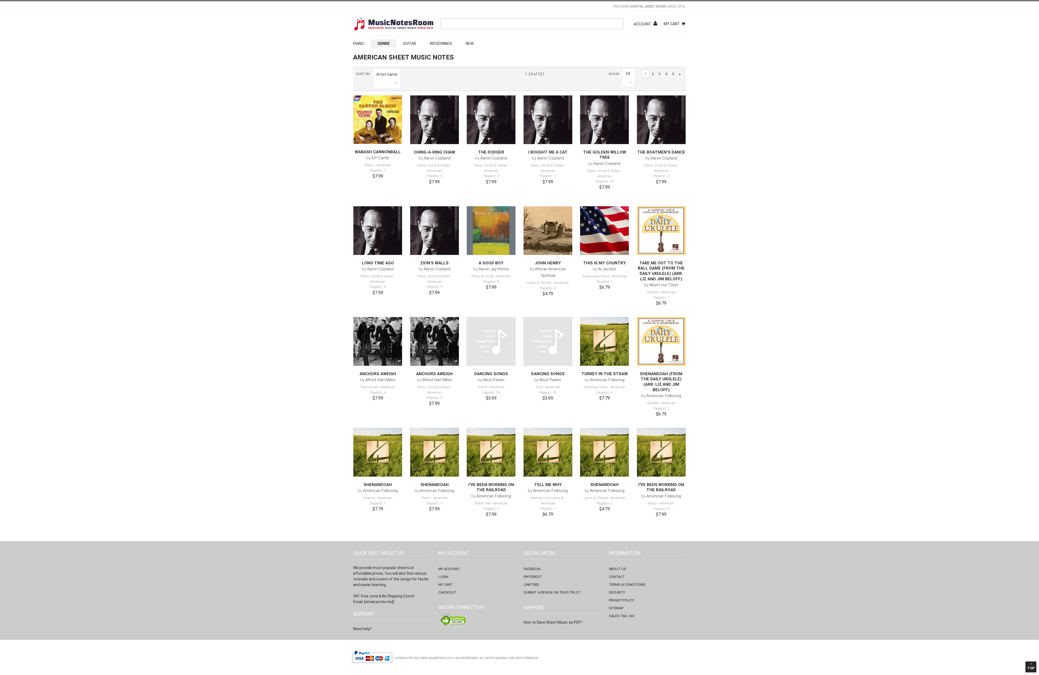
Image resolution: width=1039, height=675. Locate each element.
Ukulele (652, 292)
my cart (445, 585)
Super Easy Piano (595, 276)
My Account (449, 569)
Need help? (362, 629)
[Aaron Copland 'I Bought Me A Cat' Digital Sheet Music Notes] (548, 119)
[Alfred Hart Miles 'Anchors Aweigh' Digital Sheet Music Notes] (377, 341)
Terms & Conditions (627, 585)
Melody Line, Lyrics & (547, 498)
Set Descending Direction (405, 74)
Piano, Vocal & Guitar (433, 165)
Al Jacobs (607, 269)
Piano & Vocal (482, 276)
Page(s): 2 (604, 392)
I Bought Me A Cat (548, 152)
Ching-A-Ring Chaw (434, 152)
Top (1031, 668)
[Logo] (393, 24)
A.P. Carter (380, 157)
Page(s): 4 (661, 176)
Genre (383, 43)
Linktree (531, 585)
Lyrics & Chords (539, 283)
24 (628, 73)
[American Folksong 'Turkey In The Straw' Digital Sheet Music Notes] (604, 341)
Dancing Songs (491, 373)
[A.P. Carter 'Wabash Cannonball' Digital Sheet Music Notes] (377, 119)
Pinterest (533, 577)
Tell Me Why (548, 484)
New (470, 43)
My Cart (672, 24)
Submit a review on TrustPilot (552, 592)
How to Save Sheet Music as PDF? (553, 622)
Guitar (409, 43)
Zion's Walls (434, 263)
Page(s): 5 (434, 176)
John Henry (548, 263)
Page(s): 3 (378, 287)
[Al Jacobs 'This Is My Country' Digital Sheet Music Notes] (604, 230)
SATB (482, 387)
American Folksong (607, 379)
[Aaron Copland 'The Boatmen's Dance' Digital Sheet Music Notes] (661, 119)
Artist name (386, 74)
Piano (358, 43)
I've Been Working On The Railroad (491, 487)
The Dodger (491, 152)
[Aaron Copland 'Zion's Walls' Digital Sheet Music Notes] (434, 230)
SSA (539, 387)
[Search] (618, 23)
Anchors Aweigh (378, 373)
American (383, 165)
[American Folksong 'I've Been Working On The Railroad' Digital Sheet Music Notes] (491, 452)
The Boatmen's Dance (661, 152)
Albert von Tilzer (664, 284)
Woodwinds (441, 43)
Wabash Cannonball (378, 151)
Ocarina (369, 498)
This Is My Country (604, 263)
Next (679, 74)
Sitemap (616, 608)
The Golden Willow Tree (604, 155)
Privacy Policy (621, 600)
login (443, 577)
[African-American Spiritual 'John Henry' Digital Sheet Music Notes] (548, 230)
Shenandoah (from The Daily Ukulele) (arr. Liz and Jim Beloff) (661, 381)
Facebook (532, 569)
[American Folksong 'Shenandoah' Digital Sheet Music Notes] (377, 452)
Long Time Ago (378, 263)
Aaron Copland (437, 158)
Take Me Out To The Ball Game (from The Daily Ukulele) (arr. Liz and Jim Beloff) (661, 271)
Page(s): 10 (604, 181)
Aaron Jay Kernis (494, 269)
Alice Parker (494, 379)
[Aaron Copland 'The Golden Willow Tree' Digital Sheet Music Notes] (604, 119)
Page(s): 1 (378, 170)
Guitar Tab (482, 503)
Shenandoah (378, 484)
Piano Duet (369, 387)
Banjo (369, 165)
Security (617, 592)
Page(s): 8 (491, 282)
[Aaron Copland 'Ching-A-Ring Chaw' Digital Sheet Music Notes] (434, 119)
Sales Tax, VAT (622, 616)
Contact (617, 577)
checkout (447, 592)
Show (614, 74)
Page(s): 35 (491, 392)
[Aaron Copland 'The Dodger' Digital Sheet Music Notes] (491, 119)
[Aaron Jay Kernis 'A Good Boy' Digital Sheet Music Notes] (491, 230)
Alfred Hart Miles (380, 379)
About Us (617, 569)
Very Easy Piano (596, 387)
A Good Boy (491, 263)
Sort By (363, 74)
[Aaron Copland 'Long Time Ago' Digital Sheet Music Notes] (377, 230)
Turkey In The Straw (604, 373)
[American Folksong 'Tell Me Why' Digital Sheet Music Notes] (548, 452)
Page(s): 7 (548, 176)
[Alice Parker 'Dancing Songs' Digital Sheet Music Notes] (491, 341)
